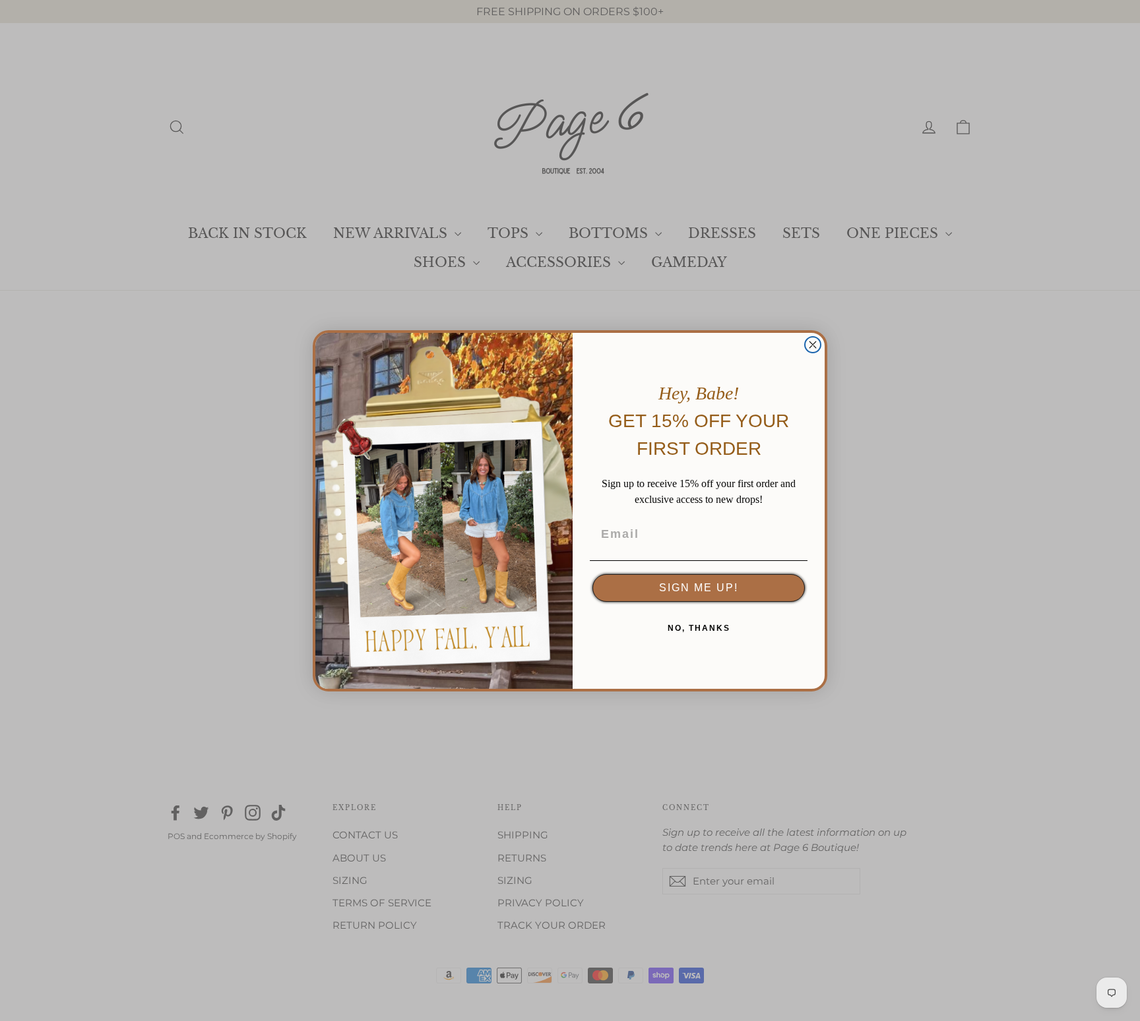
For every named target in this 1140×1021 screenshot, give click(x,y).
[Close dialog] (813, 345)
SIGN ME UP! (698, 587)
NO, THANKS (699, 628)
